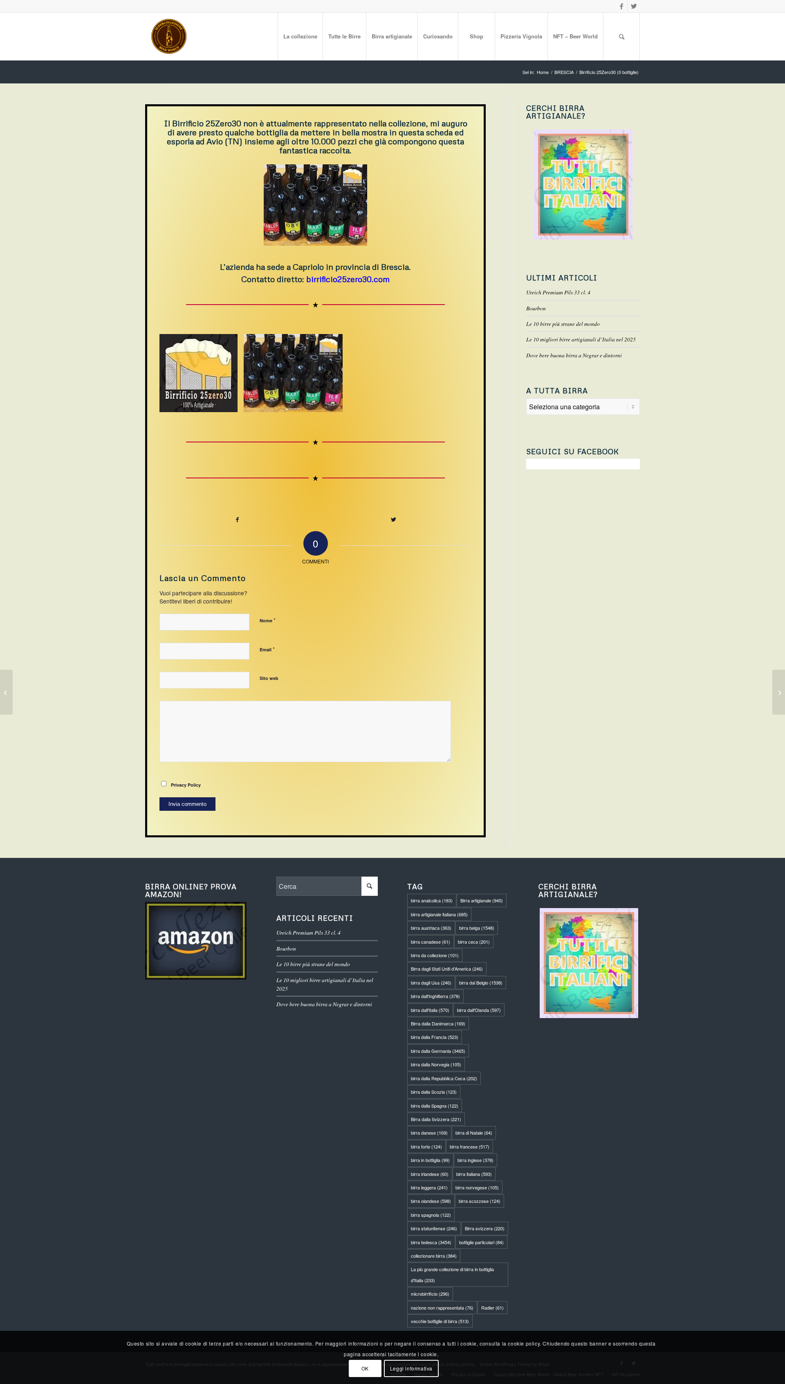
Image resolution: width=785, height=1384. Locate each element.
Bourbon (536, 308)
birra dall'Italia (430, 1010)
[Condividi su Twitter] (394, 519)
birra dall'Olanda (479, 1010)
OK (365, 1367)
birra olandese (431, 1201)
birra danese (429, 1132)
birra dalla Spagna (434, 1105)
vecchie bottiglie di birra (440, 1321)
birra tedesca (431, 1242)
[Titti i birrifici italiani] (589, 963)
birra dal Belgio (480, 982)
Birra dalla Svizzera (436, 1119)
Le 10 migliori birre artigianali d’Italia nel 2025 (581, 339)
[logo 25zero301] (334, 403)
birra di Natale (473, 1132)
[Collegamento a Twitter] (634, 6)
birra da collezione (435, 955)
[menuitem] (300, 36)
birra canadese (430, 941)
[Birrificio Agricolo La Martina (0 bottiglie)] (6, 692)
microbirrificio (430, 1293)
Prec (178, 373)
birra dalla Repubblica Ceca (444, 1078)
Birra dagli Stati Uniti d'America (447, 968)
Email (267, 649)
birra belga (476, 927)
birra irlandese (430, 1174)
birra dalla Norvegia (436, 1064)
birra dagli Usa (431, 982)
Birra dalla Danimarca (438, 1023)
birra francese (469, 1146)
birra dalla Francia (434, 1037)
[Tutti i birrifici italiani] (583, 185)
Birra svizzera (485, 1228)
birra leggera (429, 1187)
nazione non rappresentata (442, 1307)
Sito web (269, 678)
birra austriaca (431, 927)
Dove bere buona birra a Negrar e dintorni (574, 355)
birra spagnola (431, 1214)
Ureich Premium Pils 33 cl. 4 (558, 292)
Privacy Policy (186, 785)
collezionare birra (434, 1255)
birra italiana (474, 1174)
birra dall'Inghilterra (435, 996)
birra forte (426, 1146)
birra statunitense (434, 1228)
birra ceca (474, 941)
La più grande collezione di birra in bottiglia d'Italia (452, 1274)
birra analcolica (432, 900)
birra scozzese (479, 1201)
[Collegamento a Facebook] (621, 6)
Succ (453, 373)
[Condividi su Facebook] (237, 519)
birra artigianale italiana (439, 914)
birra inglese (475, 1160)
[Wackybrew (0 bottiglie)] (778, 692)
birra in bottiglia (430, 1160)
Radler (492, 1307)
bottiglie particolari (481, 1242)
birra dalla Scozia (434, 1091)
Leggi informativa (411, 1367)
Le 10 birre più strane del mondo (563, 323)
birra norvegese (477, 1187)
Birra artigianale (481, 900)
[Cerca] (621, 36)
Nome (268, 620)
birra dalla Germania (438, 1051)
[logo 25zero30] (228, 403)
